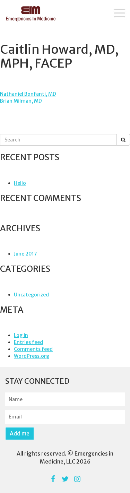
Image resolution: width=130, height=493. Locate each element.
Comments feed (33, 349)
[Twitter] (65, 479)
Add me (19, 433)
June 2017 (25, 254)
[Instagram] (77, 479)
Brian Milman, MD (21, 101)
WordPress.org (31, 356)
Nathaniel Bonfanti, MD (28, 94)
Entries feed (28, 342)
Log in (21, 335)
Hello (20, 183)
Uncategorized (31, 295)
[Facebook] (53, 479)
